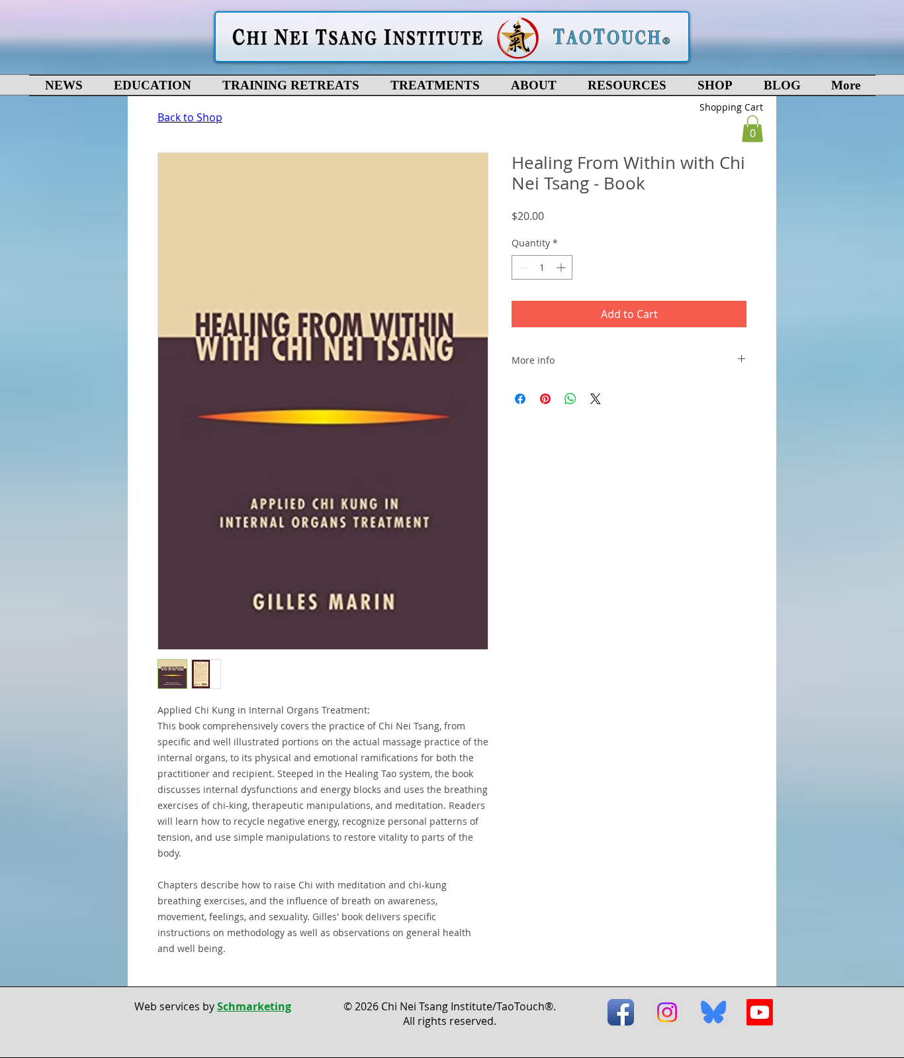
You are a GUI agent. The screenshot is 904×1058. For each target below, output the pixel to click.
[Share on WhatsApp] (570, 399)
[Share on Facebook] (520, 399)
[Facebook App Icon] (621, 1012)
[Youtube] (759, 1012)
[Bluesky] (713, 1012)
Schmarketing (254, 1006)
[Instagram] (667, 1012)
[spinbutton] (542, 267)
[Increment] (562, 267)
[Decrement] (522, 267)
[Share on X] (596, 399)
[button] (152, 85)
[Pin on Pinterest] (545, 399)
